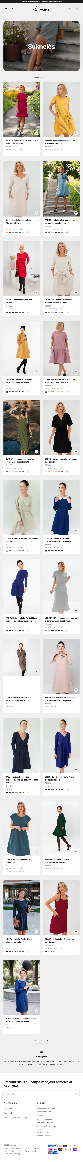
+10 (27, 232)
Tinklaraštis (8, 1108)
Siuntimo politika (31, 1151)
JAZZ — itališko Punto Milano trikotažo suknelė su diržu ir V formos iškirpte (22, 780)
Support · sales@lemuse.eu (15, 1117)
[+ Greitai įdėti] (36, 133)
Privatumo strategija (32, 1148)
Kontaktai (7, 1113)
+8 (27, 391)
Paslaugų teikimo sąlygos (12, 1151)
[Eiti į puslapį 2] (47, 1041)
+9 (27, 550)
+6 (66, 630)
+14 (27, 153)
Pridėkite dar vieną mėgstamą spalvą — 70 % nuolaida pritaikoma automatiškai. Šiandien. (42, 1)
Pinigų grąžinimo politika (12, 1148)
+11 (66, 153)
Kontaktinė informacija (12, 1154)
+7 (66, 871)
